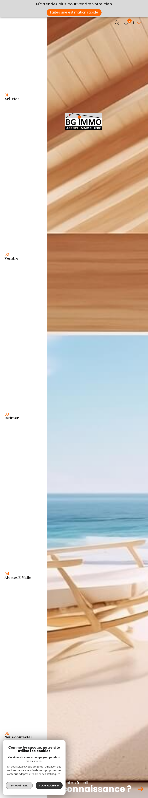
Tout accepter (49, 785)
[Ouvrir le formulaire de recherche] (116, 22)
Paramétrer (19, 785)
